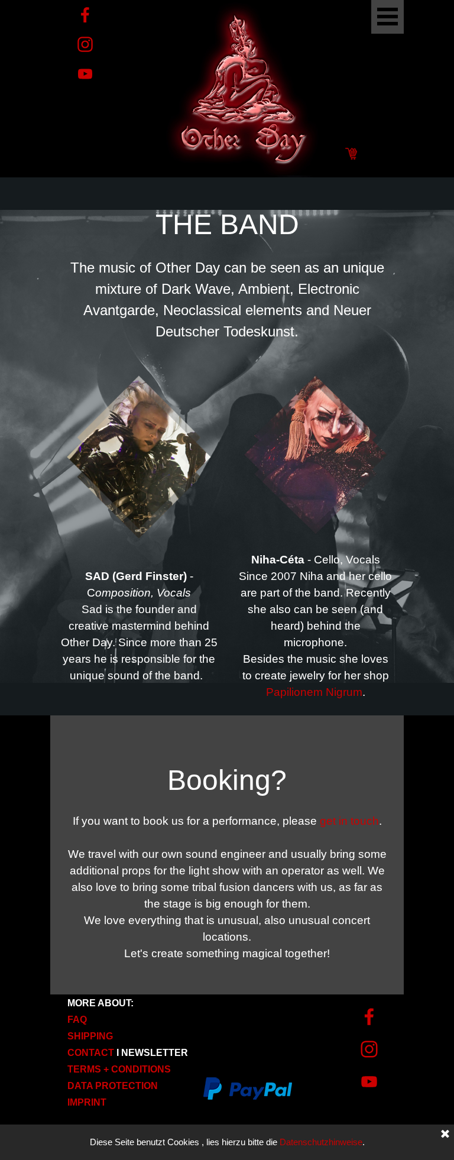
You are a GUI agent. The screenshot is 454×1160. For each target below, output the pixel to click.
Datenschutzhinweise (321, 1142)
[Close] (445, 1134)
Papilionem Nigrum (314, 692)
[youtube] (85, 74)
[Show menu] (387, 17)
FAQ (77, 1020)
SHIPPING (90, 1036)
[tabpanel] (227, 272)
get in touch (349, 821)
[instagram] (85, 44)
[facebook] (85, 15)
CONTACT (90, 1053)
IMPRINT (86, 1102)
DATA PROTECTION (112, 1086)
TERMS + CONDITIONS (119, 1069)
